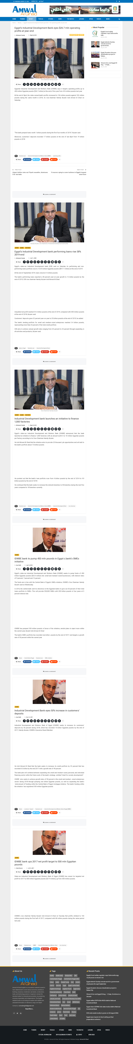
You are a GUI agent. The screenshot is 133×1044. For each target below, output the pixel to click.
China (51, 982)
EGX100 (58, 985)
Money (31, 19)
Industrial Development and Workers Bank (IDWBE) (39, 155)
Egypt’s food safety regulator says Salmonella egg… (109, 33)
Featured (81, 34)
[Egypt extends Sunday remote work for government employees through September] (95, 44)
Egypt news (77, 989)
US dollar (62, 1018)
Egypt (64, 985)
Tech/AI (40, 19)
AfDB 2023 (92, 1034)
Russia (74, 1012)
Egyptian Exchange (55, 989)
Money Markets (65, 1005)
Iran (64, 1002)
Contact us (34, 1)
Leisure (81, 19)
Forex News (67, 992)
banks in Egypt (22, 348)
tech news (72, 1015)
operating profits (57, 155)
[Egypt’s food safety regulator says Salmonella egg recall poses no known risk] (95, 34)
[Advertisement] (49, 116)
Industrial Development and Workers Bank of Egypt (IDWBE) (57, 809)
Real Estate (66, 1012)
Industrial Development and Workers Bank (47, 945)
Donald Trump (65, 982)
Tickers (22, 19)
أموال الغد (41, 1)
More (108, 19)
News (60, 19)
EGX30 (77, 982)
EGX (72, 982)
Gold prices (53, 995)
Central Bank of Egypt (29, 658)
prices (59, 1012)
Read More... (29, 1009)
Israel (68, 1002)
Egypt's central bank (73, 985)
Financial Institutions (56, 992)
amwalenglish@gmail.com (26, 1005)
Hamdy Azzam (22, 155)
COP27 (80, 1034)
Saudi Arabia (53, 1015)
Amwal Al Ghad (84, 1039)
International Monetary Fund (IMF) (72, 998)
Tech (65, 1015)
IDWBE (34, 945)
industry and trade (55, 998)
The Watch (70, 19)
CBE (75, 975)
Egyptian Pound (67, 989)
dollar (57, 982)
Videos (99, 19)
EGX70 (52, 985)
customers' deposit (28, 809)
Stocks (50, 19)
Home (14, 19)
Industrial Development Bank (43, 348)
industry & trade (72, 995)
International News (55, 1002)
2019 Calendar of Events (64, 1034)
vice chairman (72, 506)
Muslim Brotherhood (55, 1008)
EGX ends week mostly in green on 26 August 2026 (102, 1013)
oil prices (52, 1012)
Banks (76, 34)
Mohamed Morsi (54, 1005)
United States (54, 1018)
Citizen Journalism (44, 1034)
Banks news (59, 975)
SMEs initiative (48, 658)
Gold (74, 992)
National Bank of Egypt (70, 1008)
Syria (60, 1015)
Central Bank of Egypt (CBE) (71, 979)
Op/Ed (91, 19)
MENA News (76, 1002)
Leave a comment (49, 194)
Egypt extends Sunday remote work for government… (108, 43)
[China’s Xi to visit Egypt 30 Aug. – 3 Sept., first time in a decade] (95, 65)
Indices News (62, 995)
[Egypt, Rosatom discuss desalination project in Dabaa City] (95, 55)
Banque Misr (68, 975)
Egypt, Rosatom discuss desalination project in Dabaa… (108, 54)
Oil (79, 1008)
